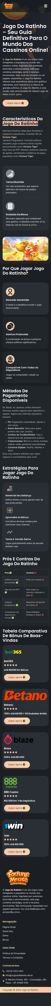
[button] (45, 6)
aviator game (15, 94)
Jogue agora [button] (14, 103)
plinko (34, 224)
